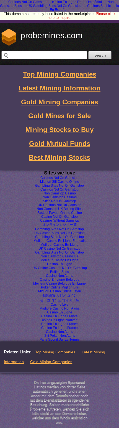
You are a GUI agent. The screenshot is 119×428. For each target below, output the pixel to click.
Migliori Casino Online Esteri (59, 291)
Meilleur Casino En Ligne (59, 245)
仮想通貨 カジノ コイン (59, 295)
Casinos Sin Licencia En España (84, 8)
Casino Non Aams (59, 276)
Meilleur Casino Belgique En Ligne (59, 283)
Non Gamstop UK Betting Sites (59, 209)
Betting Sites (59, 272)
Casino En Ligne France (59, 316)
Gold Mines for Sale (59, 116)
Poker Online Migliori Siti (59, 287)
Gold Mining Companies (59, 102)
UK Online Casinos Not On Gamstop (59, 268)
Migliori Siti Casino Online (59, 182)
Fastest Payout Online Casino (59, 213)
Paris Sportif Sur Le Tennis (59, 339)
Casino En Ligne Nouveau (59, 320)
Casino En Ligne (59, 264)
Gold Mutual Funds (59, 143)
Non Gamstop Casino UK (60, 256)
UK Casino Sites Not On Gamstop (59, 233)
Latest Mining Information (59, 88)
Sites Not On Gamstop (59, 201)
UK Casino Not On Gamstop (59, 248)
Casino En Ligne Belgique (59, 280)
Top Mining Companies (59, 74)
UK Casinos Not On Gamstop (59, 205)
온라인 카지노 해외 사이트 (59, 300)
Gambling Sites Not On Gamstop (59, 186)
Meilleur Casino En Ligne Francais (59, 241)
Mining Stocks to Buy (59, 129)
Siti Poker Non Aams (59, 336)
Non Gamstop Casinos (60, 197)
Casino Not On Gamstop (59, 217)
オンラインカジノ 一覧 (60, 225)
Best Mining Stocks (59, 157)
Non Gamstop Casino (59, 193)
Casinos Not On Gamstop (59, 178)
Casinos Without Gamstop (59, 220)
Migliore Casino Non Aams (60, 308)
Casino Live (60, 305)
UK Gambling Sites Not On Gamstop (54, 6)
